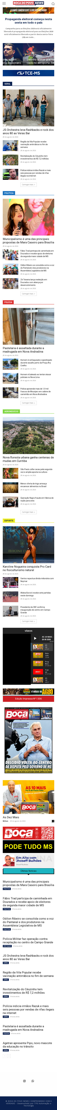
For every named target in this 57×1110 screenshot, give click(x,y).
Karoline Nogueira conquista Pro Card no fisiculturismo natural (27, 568)
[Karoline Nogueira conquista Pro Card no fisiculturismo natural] (28, 544)
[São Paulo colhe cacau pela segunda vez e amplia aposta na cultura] (10, 473)
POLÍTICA (7, 889)
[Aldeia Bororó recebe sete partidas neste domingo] (10, 596)
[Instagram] (24, 1081)
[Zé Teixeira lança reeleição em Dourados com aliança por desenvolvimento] (10, 283)
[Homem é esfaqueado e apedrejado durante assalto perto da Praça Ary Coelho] (10, 364)
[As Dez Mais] (28, 797)
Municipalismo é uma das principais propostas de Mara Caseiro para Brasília (28, 240)
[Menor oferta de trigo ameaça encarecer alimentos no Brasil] (10, 487)
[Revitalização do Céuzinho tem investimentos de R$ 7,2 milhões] (10, 160)
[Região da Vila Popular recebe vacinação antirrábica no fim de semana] (10, 145)
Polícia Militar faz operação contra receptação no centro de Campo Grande (28, 940)
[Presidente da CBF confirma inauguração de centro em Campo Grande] (10, 611)
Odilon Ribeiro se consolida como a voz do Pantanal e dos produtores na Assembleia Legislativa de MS (37, 268)
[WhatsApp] (32, 1081)
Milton (5, 821)
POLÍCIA (6, 1033)
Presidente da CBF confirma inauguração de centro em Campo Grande (35, 610)
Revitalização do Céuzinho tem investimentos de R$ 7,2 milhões (24, 991)
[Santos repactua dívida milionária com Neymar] (10, 582)
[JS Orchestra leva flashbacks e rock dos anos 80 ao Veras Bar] (28, 107)
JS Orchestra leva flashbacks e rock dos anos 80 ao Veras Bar (28, 131)
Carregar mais (27, 184)
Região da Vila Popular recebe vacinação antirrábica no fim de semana (34, 144)
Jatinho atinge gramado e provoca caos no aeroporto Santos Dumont (28, 61)
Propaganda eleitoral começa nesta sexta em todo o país (28, 20)
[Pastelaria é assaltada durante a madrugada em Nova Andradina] (28, 326)
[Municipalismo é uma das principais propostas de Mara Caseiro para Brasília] (28, 217)
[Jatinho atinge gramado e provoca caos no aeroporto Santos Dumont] (28, 54)
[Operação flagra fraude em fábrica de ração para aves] (10, 502)
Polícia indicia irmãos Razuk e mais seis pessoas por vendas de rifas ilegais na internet (35, 173)
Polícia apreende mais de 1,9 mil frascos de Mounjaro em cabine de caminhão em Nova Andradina (35, 391)
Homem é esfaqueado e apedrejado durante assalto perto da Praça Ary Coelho (36, 363)
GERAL (6, 963)
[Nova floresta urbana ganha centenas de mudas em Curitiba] (28, 435)
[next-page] (9, 1056)
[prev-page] (4, 1056)
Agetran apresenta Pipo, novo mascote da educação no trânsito (27, 1044)
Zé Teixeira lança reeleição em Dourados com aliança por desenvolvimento (33, 282)
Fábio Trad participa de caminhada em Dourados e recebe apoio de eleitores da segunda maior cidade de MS (37, 253)
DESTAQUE (7, 946)
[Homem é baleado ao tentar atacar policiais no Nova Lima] (10, 378)
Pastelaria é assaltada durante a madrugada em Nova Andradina (23, 350)
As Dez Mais (11, 817)
